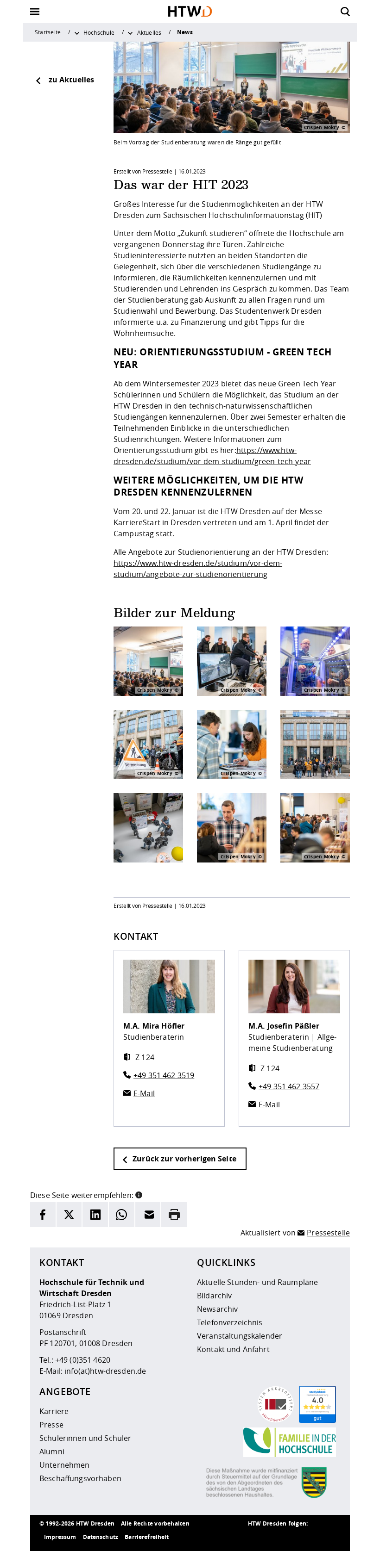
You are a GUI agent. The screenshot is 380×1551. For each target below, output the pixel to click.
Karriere (54, 1411)
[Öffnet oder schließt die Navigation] (34, 11)
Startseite (48, 32)
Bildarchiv (214, 1295)
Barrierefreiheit (147, 1537)
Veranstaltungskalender (239, 1336)
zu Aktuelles (71, 79)
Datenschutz (101, 1537)
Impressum (60, 1537)
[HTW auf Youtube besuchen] (331, 1537)
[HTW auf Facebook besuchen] (313, 1537)
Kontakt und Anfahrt (233, 1349)
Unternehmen (64, 1465)
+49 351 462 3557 (289, 1086)
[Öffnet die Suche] (345, 11)
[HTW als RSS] (257, 1537)
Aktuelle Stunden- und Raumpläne (257, 1282)
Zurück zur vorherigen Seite (183, 1159)
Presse (51, 1425)
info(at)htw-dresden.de (105, 1371)
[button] (138, 1194)
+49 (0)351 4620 (82, 1360)
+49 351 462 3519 (163, 1075)
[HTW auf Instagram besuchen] (275, 1537)
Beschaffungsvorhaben (80, 1478)
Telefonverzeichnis (230, 1322)
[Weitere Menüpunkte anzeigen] (77, 32)
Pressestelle (328, 1233)
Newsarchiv (217, 1309)
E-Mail (144, 1093)
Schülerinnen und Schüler (85, 1438)
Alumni (51, 1451)
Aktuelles (149, 32)
